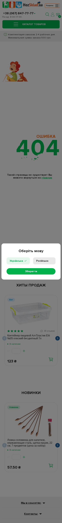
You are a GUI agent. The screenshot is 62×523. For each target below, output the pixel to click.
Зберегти (31, 271)
